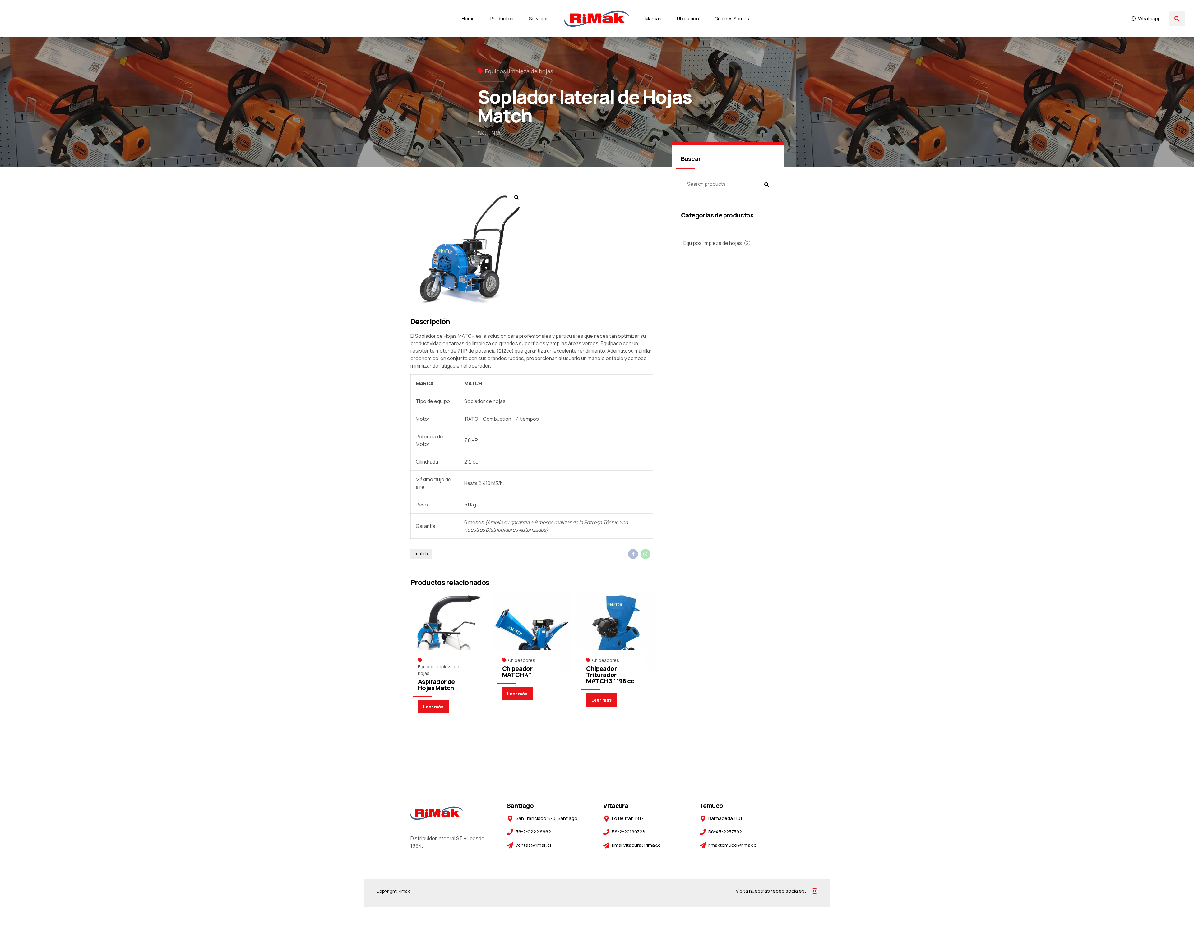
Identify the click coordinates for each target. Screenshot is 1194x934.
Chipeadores (521, 660)
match (421, 553)
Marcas (653, 18)
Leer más (433, 707)
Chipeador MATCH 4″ (517, 671)
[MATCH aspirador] (448, 632)
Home (468, 18)
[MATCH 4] (532, 632)
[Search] (1177, 18)
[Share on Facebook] (633, 554)
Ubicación (688, 18)
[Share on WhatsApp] (645, 554)
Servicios (539, 18)
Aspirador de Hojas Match (436, 684)
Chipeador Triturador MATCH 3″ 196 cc (610, 674)
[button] (517, 197)
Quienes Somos (732, 18)
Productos (501, 18)
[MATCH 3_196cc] (616, 632)
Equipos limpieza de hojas (519, 71)
